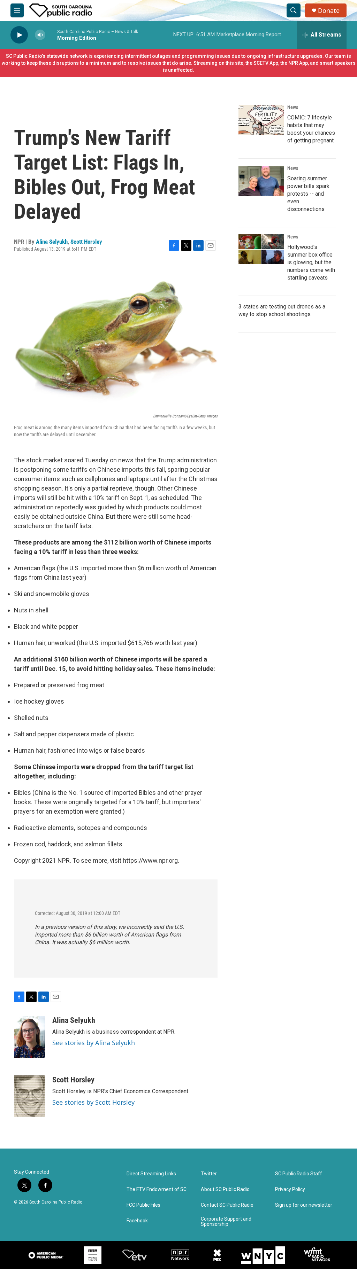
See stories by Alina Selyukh (93, 1043)
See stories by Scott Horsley (93, 1102)
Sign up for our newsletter (303, 1205)
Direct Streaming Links (151, 1173)
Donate (329, 10)
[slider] (51, 34)
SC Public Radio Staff (298, 1173)
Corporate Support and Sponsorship (226, 1221)
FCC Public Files (143, 1205)
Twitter (209, 1173)
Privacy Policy (290, 1189)
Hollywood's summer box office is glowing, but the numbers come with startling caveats (311, 262)
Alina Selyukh (52, 241)
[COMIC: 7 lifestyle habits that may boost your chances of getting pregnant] (261, 120)
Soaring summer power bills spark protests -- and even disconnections (308, 193)
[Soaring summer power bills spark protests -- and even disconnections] (261, 181)
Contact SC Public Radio (227, 1205)
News (292, 107)
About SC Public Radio (225, 1189)
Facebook (137, 1220)
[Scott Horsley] (29, 1096)
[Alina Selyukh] (29, 1037)
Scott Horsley (86, 241)
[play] (19, 35)
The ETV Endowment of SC (157, 1189)
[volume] (40, 35)
